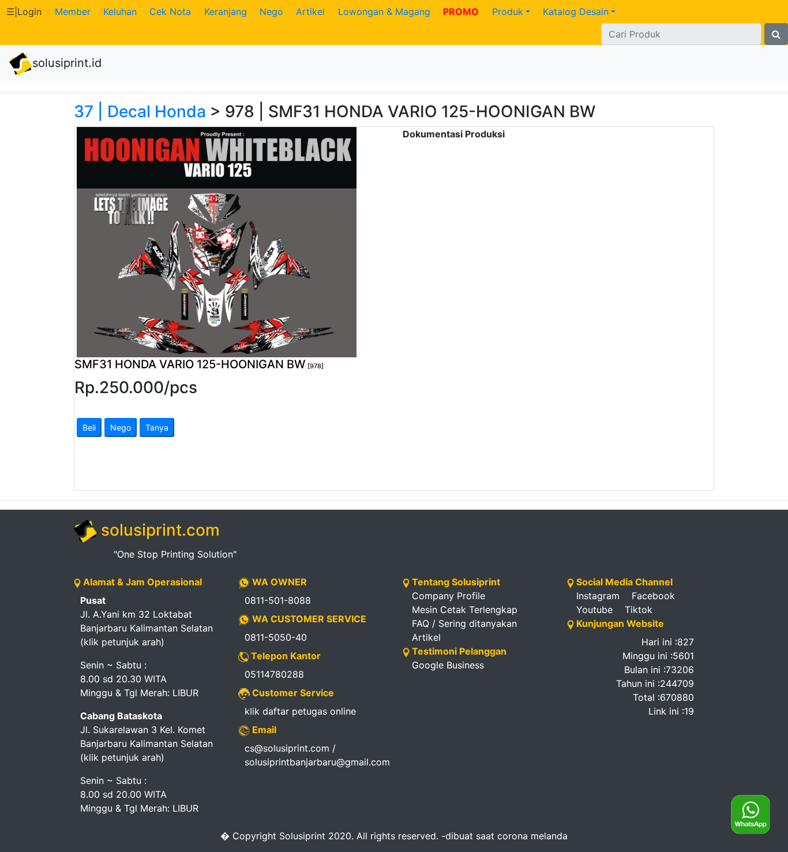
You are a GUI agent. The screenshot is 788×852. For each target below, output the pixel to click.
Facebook (653, 595)
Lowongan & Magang (384, 11)
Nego (271, 11)
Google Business (448, 665)
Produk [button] (507, 11)
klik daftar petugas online (300, 711)
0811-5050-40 (276, 637)
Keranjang (225, 11)
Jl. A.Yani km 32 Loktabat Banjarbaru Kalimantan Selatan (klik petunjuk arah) (146, 621)
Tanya (156, 427)
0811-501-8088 (278, 600)
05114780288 (274, 674)
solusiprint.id (67, 63)
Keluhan (120, 11)
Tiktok (638, 609)
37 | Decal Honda (140, 111)
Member (73, 11)
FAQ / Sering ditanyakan (464, 623)
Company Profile (448, 595)
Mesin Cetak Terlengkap (464, 609)
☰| (24, 11)
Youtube (594, 609)
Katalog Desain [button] (576, 11)
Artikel (310, 11)
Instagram (598, 595)
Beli (89, 427)
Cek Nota (170, 11)
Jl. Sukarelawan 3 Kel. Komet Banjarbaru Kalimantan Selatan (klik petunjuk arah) (146, 736)
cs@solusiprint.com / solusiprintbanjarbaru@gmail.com (315, 755)
